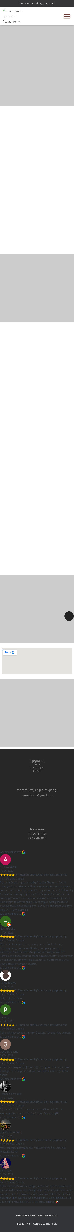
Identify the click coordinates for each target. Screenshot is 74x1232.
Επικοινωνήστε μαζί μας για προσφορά (37, 3)
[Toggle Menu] (67, 16)
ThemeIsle (51, 1223)
